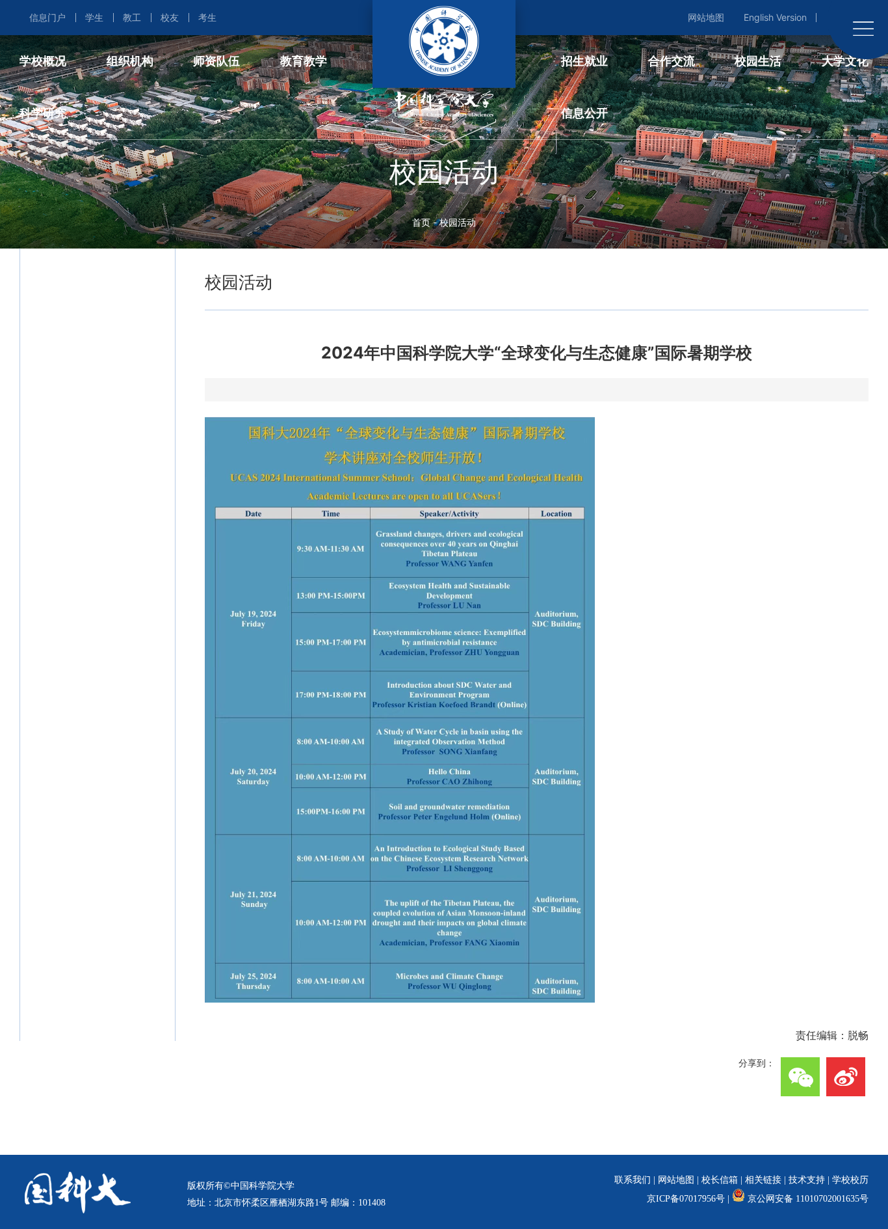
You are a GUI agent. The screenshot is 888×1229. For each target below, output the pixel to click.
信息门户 (47, 17)
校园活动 (457, 222)
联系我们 (632, 1180)
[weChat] (800, 1076)
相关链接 (763, 1180)
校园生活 (758, 61)
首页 (421, 222)
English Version (775, 17)
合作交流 (671, 61)
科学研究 (43, 113)
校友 (170, 17)
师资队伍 (216, 61)
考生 (207, 17)
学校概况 (43, 61)
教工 (132, 17)
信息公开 (584, 113)
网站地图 (706, 17)
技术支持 (807, 1180)
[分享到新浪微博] (845, 1076)
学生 (94, 17)
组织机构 (130, 61)
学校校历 (850, 1180)
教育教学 (303, 61)
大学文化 (845, 61)
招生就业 (584, 61)
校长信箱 (719, 1180)
